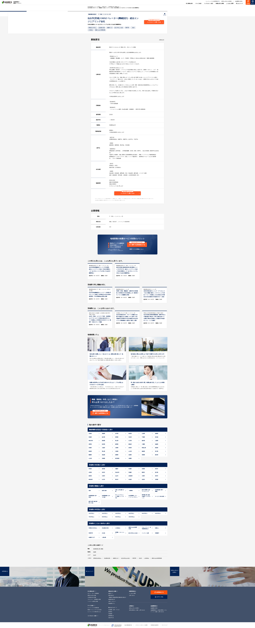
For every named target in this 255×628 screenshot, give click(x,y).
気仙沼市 (117, 472)
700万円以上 (91, 516)
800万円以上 (105, 516)
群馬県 (116, 437)
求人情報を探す (91, 591)
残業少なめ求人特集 (92, 595)
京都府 (90, 447)
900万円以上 (118, 516)
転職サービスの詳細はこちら (136, 249)
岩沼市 (103, 472)
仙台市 (116, 475)
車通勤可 (157, 533)
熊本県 (156, 454)
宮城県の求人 (104, 6)
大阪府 (103, 447)
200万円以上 (105, 513)
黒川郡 (156, 472)
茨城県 (90, 437)
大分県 (90, 458)
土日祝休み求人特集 (92, 597)
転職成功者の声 (111, 599)
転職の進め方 (111, 595)
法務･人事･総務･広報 (119, 490)
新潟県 (103, 440)
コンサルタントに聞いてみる (154, 22)
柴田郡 (90, 475)
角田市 (156, 468)
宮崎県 (103, 458)
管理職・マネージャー (119, 533)
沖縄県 (130, 458)
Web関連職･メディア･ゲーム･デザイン (133, 496)
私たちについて (111, 607)
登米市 (156, 475)
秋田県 (130, 433)
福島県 (156, 433)
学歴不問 (127, 27)
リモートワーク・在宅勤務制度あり (146, 528)
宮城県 (94, 551)
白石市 (103, 479)
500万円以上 (144, 513)
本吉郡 (130, 479)
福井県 (143, 440)
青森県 (103, 433)
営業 (90, 490)
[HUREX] (7, 2)
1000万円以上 (132, 516)
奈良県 (130, 447)
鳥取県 (156, 447)
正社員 (133, 27)
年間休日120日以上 (92, 27)
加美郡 (143, 468)
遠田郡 (103, 468)
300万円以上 (118, 513)
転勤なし (157, 528)
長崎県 (143, 454)
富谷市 (116, 479)
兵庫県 (116, 447)
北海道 (90, 433)
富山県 (116, 440)
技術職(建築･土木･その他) (106, 496)
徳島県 (143, 451)
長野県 (90, 444)
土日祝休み (90, 30)
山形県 (143, 433)
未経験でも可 (109, 27)
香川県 (156, 451)
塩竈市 (116, 468)
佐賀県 (130, 454)
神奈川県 (91, 440)
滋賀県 (156, 444)
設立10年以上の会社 (119, 27)
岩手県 (116, 433)
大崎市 (143, 475)
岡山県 (103, 451)
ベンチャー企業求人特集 (93, 601)
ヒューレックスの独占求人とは (94, 611)
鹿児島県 (117, 458)
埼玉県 (130, 437)
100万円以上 (91, 513)
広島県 (116, 451)
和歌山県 (144, 447)
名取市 (143, 479)
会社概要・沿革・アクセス (114, 609)
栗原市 (143, 472)
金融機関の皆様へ (239, 1)
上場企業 (104, 537)
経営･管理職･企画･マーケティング (146, 490)
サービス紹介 (91, 605)
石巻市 (103, 475)
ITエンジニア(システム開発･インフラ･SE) (119, 496)
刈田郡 (90, 472)
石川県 (130, 440)
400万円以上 (131, 513)
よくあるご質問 (132, 593)
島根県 (90, 451)
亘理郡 (156, 479)
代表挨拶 (110, 613)
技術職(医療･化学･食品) (93, 496)
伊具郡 (90, 468)
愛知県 (130, 444)
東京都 (156, 437)
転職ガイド (110, 593)
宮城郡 (130, 472)
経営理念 (110, 611)
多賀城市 (131, 475)
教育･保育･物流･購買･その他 (93, 502)
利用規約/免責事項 (154, 625)
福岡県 (116, 454)
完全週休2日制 (102, 27)
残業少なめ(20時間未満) (100, 30)
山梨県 (156, 440)
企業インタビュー (112, 601)
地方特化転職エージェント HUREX (94, 6)
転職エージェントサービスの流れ (95, 609)
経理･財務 (104, 490)
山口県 (130, 451)
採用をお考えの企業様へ (226, 1)
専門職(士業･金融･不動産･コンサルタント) (146, 496)
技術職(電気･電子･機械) (159, 490)
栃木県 (103, 437)
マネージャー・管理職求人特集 (94, 599)
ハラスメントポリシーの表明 (141, 625)
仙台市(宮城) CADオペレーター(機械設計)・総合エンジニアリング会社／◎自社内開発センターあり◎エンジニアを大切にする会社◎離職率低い (113, 7)
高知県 (103, 454)
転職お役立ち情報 (112, 591)
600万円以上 (158, 513)
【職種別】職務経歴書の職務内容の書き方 (117, 597)
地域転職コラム (111, 603)
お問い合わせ (132, 595)
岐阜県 (103, 444)
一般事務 (131, 490)
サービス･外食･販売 (159, 496)
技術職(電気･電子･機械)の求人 (114, 6)
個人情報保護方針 (128, 625)
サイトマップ (164, 625)
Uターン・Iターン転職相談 (93, 593)
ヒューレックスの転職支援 (93, 607)
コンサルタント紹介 (92, 615)
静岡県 (116, 444)
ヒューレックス (92, 625)
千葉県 (143, 437)
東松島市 (91, 479)
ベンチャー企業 (145, 533)
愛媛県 (90, 454)
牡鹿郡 (130, 468)
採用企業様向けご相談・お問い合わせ (137, 610)
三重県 (143, 444)
